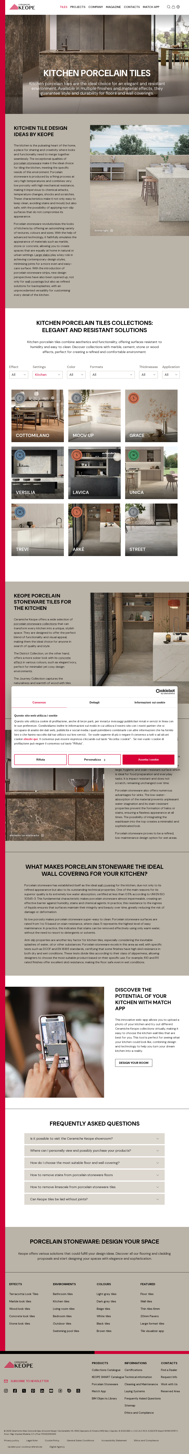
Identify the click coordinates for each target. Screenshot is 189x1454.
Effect (13, 367)
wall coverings (34, 281)
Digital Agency (57, 1446)
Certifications (133, 1370)
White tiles (104, 1316)
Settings (39, 367)
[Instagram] (6, 1391)
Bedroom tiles (62, 1316)
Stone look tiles (19, 1323)
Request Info (169, 1377)
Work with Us (169, 1384)
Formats (96, 367)
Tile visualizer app (152, 1331)
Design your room (133, 1063)
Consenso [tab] (39, 702)
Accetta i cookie (148, 759)
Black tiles (103, 1323)
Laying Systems (135, 1391)
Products (100, 1363)
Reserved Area (170, 1391)
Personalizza (92, 759)
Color (71, 367)
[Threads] (78, 1391)
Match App (151, 7)
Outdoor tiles (62, 1323)
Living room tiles (64, 1309)
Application (171, 367)
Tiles (63, 7)
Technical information (138, 1377)
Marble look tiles (20, 1301)
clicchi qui (31, 739)
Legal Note (31, 1440)
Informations (136, 1363)
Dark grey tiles (106, 1301)
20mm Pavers (149, 1316)
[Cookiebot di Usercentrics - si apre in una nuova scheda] (158, 691)
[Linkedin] (42, 1391)
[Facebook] (15, 1391)
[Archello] (60, 1391)
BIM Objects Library (104, 1398)
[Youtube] (51, 1391)
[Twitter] (24, 1391)
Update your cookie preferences (25, 1446)
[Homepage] (22, 7)
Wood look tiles (19, 1309)
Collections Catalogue (106, 1370)
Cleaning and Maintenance (141, 1384)
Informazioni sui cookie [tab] (150, 702)
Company (95, 7)
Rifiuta (40, 759)
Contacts (132, 7)
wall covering (106, 885)
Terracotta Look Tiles (23, 1294)
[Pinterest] (33, 1391)
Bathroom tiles (63, 1294)
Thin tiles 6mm (150, 1309)
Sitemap (130, 1405)
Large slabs (42, 255)
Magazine (113, 7)
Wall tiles (146, 1301)
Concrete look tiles (22, 1316)
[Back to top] (185, 1450)
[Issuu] (69, 1391)
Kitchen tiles (61, 1301)
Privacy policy (11, 1440)
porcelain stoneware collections (35, 624)
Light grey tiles (106, 1294)
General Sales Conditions (80, 1440)
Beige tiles (103, 1309)
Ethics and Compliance (139, 1413)
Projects (77, 7)
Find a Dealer (169, 1370)
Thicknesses (148, 367)
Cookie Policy (52, 1440)
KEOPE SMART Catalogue (108, 1377)
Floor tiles (147, 1294)
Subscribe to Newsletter (30, 1381)
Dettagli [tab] (95, 702)
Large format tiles (152, 1323)
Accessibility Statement (114, 1440)
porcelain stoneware (28, 163)
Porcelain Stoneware (105, 1384)
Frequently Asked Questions (143, 1398)
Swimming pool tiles (66, 1331)
